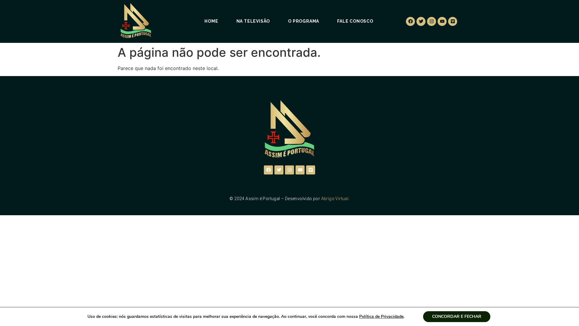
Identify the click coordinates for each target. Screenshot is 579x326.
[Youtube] (442, 21)
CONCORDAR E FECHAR (456, 316)
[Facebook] (410, 21)
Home (211, 21)
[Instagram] (431, 21)
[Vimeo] (452, 21)
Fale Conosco (355, 21)
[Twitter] (421, 21)
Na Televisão (253, 21)
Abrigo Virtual (335, 198)
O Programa (303, 21)
